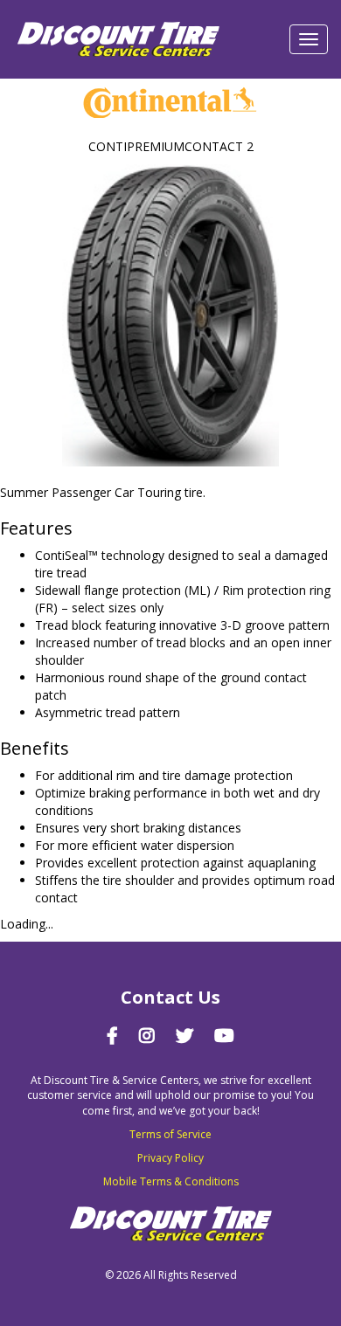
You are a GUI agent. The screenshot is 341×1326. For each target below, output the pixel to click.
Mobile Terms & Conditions (171, 1181)
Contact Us (170, 997)
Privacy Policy (170, 1157)
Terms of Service (170, 1134)
